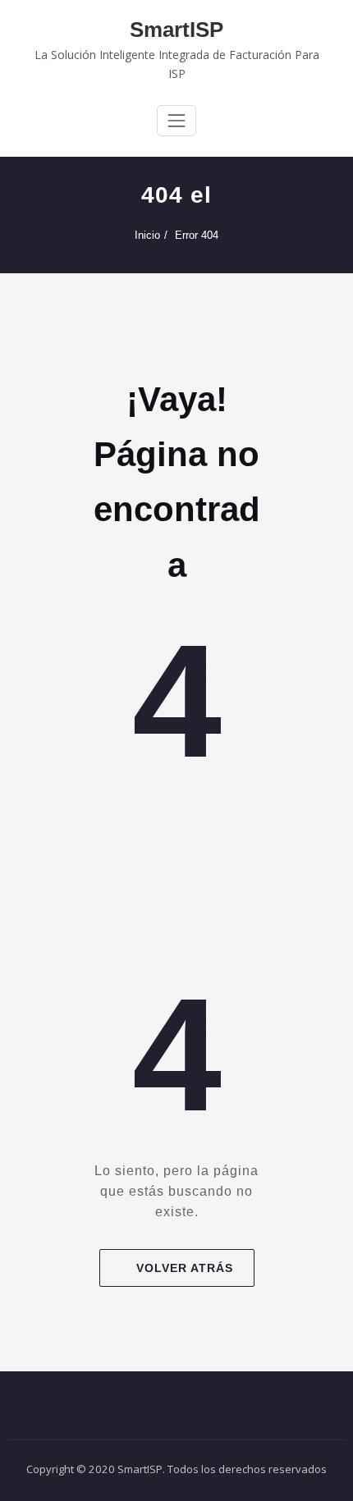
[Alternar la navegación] (176, 120)
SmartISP (176, 29)
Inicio (147, 235)
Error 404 (196, 235)
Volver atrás (184, 1267)
